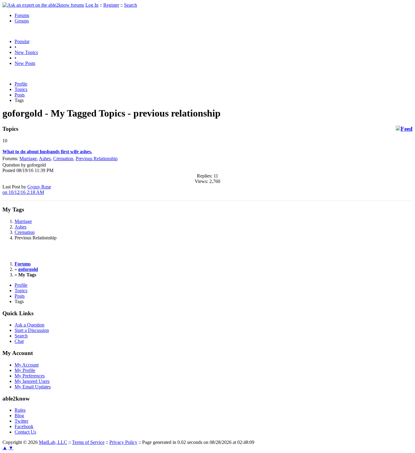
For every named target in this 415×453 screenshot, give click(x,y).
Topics (21, 89)
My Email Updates (33, 386)
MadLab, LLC (53, 442)
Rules (20, 410)
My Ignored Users (32, 381)
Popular (22, 41)
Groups (22, 20)
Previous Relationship (97, 158)
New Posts (25, 63)
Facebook (24, 426)
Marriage (28, 158)
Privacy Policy (123, 442)
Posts (20, 94)
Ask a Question (29, 324)
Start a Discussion (32, 330)
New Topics (26, 52)
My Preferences (30, 375)
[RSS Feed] (404, 129)
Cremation (63, 158)
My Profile (25, 370)
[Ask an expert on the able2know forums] (43, 5)
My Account (27, 364)
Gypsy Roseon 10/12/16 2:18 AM (26, 189)
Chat (19, 341)
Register (111, 5)
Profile (21, 83)
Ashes (45, 158)
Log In (91, 5)
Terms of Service (88, 442)
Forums (22, 15)
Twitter (21, 421)
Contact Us (25, 431)
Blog (19, 415)
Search (130, 5)
